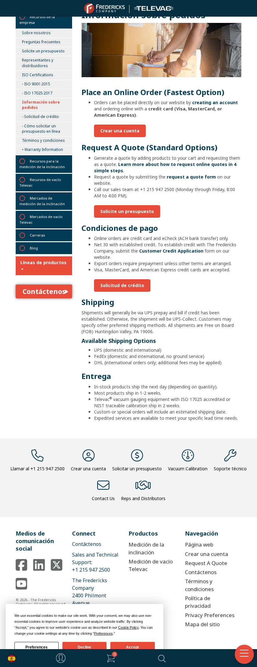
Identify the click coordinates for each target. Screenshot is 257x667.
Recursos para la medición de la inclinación (42, 164)
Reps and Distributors (143, 498)
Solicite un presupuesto (43, 51)
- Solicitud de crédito (40, 116)
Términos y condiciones (43, 140)
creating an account (215, 102)
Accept (132, 647)
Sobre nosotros (36, 32)
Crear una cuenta (119, 131)
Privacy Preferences (209, 615)
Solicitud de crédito (122, 285)
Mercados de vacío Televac (41, 219)
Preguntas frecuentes (41, 42)
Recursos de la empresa (37, 19)
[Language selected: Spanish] (10, 658)
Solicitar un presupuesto (137, 469)
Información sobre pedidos (41, 104)
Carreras (37, 235)
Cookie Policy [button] (128, 627)
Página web (199, 544)
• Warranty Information (42, 149)
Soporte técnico (230, 469)
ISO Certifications (37, 74)
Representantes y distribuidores (37, 62)
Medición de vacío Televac (150, 565)
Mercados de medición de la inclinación (42, 201)
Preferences (36, 647)
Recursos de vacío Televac (40, 182)
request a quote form (191, 177)
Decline (84, 647)
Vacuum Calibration (187, 469)
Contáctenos (44, 291)
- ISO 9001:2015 (36, 84)
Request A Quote (206, 563)
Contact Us (103, 498)
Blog (34, 248)
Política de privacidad (198, 602)
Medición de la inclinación (146, 548)
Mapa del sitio (202, 624)
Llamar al (37, 469)
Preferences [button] (103, 633)
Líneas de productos (43, 262)
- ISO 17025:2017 (37, 93)
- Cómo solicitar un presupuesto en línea (41, 128)
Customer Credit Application (171, 251)
